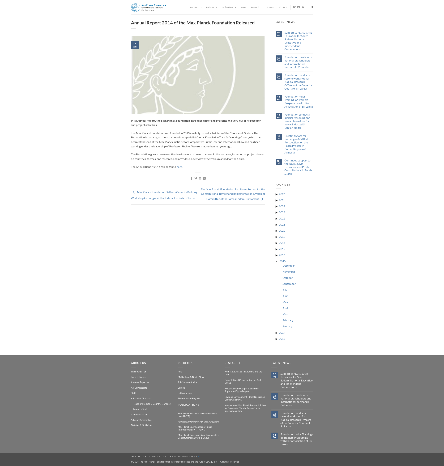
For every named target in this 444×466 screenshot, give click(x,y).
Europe (181, 387)
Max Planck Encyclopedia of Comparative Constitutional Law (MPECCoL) (198, 436)
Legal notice (138, 456)
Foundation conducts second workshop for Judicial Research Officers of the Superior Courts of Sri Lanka (298, 81)
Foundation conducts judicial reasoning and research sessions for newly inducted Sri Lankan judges (297, 121)
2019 (282, 236)
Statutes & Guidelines (141, 425)
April (285, 308)
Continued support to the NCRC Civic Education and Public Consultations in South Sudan (298, 167)
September (289, 283)
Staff (133, 393)
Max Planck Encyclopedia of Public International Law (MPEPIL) (195, 428)
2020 (282, 230)
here (179, 166)
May (285, 302)
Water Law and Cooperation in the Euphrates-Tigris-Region (242, 390)
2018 (282, 242)
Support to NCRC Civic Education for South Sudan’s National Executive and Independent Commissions (298, 41)
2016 (282, 255)
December (289, 265)
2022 (282, 218)
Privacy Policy (158, 456)
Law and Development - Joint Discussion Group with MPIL (245, 398)
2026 (282, 194)
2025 (282, 200)
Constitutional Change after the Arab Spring (243, 381)
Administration (140, 414)
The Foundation (138, 371)
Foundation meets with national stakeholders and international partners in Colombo (298, 62)
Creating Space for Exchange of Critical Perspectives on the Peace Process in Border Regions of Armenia (296, 144)
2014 (282, 332)
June (285, 295)
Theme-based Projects (189, 398)
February (288, 320)
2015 (282, 261)
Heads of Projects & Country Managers (152, 403)
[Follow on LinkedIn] (298, 7)
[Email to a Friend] (200, 178)
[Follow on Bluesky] (294, 7)
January (287, 326)
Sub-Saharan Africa (187, 382)
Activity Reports (139, 387)
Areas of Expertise (140, 382)
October (288, 277)
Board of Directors (142, 398)
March (286, 314)
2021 (282, 224)
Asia (180, 371)
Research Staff (140, 409)
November (289, 271)
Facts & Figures (138, 377)
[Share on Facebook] (191, 178)
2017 (282, 248)
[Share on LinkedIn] (204, 178)
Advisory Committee (141, 420)
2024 (282, 206)
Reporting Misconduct (183, 456)
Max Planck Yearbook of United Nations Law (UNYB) (197, 415)
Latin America (185, 393)
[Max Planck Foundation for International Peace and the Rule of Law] (148, 7)
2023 (282, 212)
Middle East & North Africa (191, 377)
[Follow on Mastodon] (303, 7)
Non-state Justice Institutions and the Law (243, 373)
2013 (282, 338)
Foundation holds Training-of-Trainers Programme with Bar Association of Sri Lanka (298, 101)
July (285, 289)
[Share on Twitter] (195, 178)
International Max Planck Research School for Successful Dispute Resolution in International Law (245, 408)
